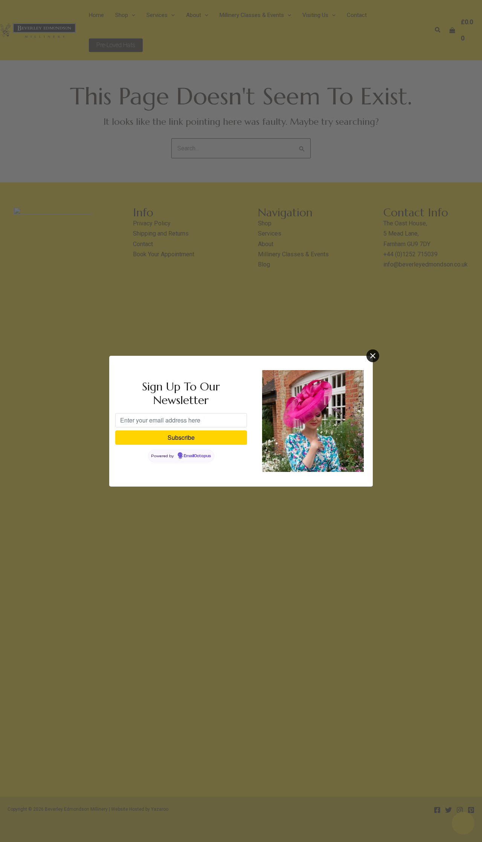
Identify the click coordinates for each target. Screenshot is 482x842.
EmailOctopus (197, 456)
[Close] (372, 355)
